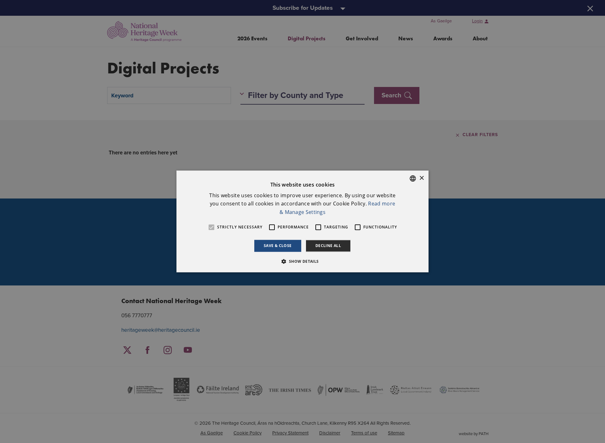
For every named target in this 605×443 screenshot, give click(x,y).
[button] (302, 261)
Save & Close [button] (278, 245)
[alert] (302, 221)
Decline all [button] (328, 245)
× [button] (421, 178)
